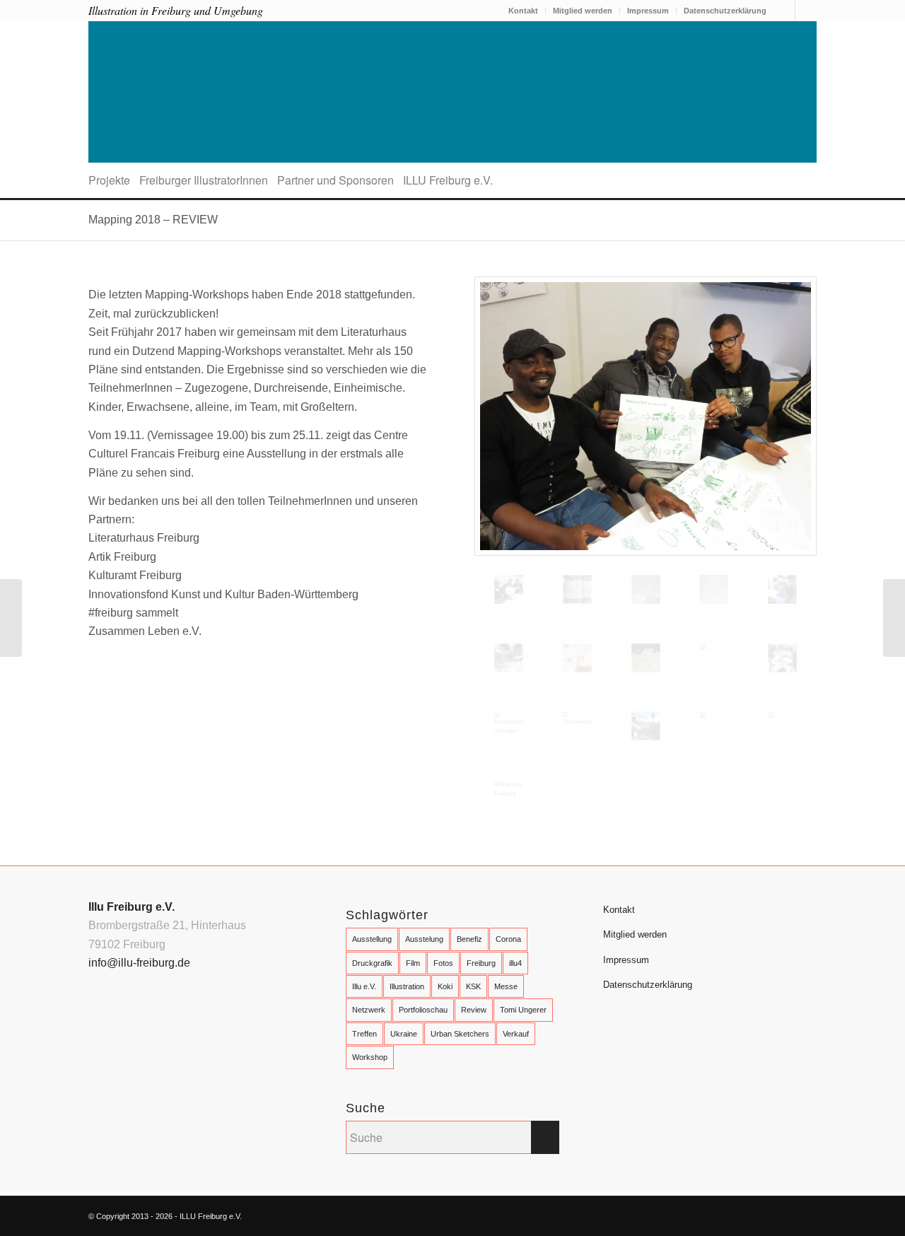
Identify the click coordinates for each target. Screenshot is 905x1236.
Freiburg (481, 963)
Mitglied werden (582, 10)
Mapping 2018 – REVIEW (153, 220)
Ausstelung (424, 939)
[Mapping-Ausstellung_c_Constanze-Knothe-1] (713, 726)
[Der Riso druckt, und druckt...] (577, 589)
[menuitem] (523, 10)
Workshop (369, 1057)
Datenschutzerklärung (725, 10)
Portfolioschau (423, 1009)
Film (413, 963)
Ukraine (403, 1034)
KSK (473, 986)
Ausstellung (372, 939)
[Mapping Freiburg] (508, 794)
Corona (508, 939)
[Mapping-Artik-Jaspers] (646, 726)
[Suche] (812, 180)
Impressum (648, 10)
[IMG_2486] (782, 589)
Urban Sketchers (460, 1034)
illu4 (515, 963)
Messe (506, 986)
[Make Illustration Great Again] (11, 618)
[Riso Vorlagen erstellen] (646, 589)
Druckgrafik (372, 963)
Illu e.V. (364, 986)
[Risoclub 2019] (894, 618)
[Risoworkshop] (577, 726)
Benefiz (469, 939)
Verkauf (516, 1034)
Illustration (407, 986)
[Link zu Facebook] (784, 10)
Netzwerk (368, 1009)
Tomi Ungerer (523, 1009)
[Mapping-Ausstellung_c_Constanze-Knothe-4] (782, 726)
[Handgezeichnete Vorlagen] (508, 726)
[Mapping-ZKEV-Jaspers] (645, 416)
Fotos (443, 963)
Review (473, 1009)
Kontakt (523, 10)
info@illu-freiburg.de (139, 963)
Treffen (364, 1034)
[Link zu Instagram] (806, 10)
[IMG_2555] (577, 658)
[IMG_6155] (713, 658)
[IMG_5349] (646, 658)
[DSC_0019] (713, 589)
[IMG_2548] (508, 658)
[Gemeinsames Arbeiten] (782, 658)
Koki (445, 986)
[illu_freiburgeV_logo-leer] (452, 92)
